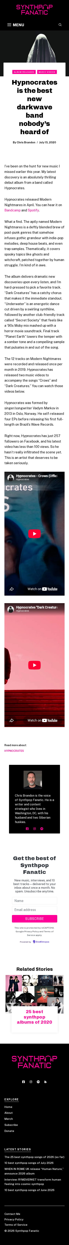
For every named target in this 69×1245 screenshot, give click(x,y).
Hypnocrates (14, 750)
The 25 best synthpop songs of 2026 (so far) (34, 1157)
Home (8, 1106)
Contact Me (12, 1213)
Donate (9, 1130)
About (8, 1112)
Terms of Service (15, 1224)
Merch (8, 1118)
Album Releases (24, 72)
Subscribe (11, 1124)
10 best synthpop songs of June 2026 (29, 1190)
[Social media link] (27, 828)
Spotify (33, 210)
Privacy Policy (13, 1219)
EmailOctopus (42, 942)
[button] (60, 24)
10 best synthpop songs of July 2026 (29, 1162)
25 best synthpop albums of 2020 (34, 1017)
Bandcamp (12, 210)
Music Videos (47, 72)
